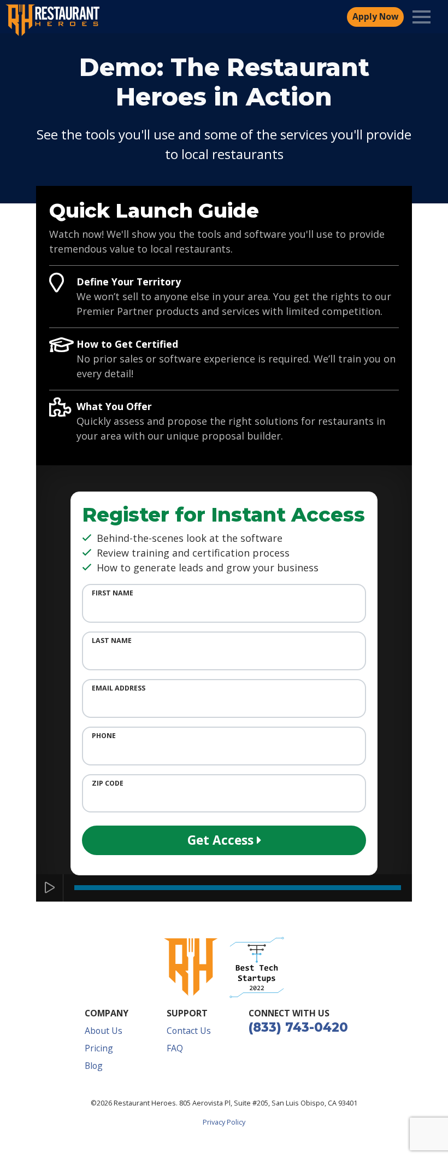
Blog (94, 1066)
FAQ (175, 1048)
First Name (112, 593)
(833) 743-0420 (298, 1027)
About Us (103, 1031)
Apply (375, 16)
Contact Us (189, 1031)
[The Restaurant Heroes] (52, 20)
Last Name (112, 640)
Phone (104, 735)
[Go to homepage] (191, 967)
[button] (256, 967)
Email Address (118, 688)
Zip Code (107, 783)
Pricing (99, 1048)
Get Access (222, 840)
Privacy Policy (224, 1122)
